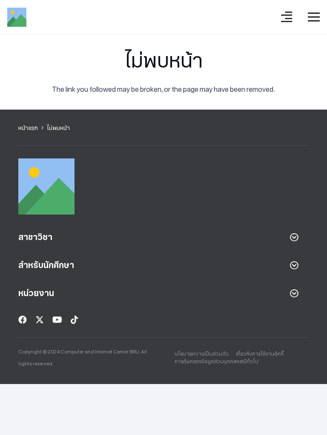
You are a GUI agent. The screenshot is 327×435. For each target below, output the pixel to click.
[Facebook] (22, 320)
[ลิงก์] (16, 17)
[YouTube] (57, 320)
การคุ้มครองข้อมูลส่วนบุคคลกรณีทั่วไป (216, 361)
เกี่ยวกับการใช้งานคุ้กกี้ (260, 354)
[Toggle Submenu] (294, 237)
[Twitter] (39, 320)
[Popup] (286, 17)
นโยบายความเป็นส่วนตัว (202, 354)
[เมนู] (313, 17)
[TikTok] (74, 320)
